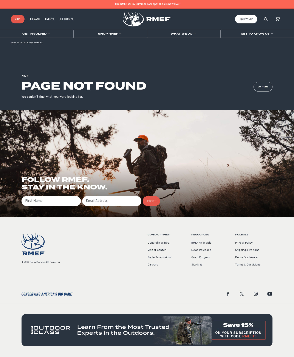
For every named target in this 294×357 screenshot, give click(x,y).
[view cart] (277, 19)
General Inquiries (158, 243)
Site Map (197, 265)
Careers (153, 265)
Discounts (66, 19)
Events (49, 19)
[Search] (266, 19)
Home (13, 42)
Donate (35, 19)
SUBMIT (151, 201)
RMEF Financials (201, 243)
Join (17, 19)
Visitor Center (157, 250)
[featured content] (147, 330)
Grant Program (200, 257)
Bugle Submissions (160, 257)
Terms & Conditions (247, 265)
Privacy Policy (244, 243)
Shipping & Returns (247, 250)
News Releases (201, 250)
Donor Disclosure (246, 257)
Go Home (263, 86)
